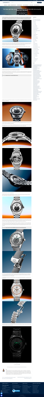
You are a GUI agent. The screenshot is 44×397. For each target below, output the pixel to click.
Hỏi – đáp (34, 33)
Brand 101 (34, 21)
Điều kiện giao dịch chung (36, 385)
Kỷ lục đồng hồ (35, 40)
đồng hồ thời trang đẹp (35, 93)
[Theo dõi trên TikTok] (34, 0)
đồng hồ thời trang (39, 92)
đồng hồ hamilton (35, 79)
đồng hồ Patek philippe (35, 90)
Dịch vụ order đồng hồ (30, 0)
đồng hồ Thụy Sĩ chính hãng (36, 94)
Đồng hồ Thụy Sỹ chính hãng (36, 73)
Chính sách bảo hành (35, 386)
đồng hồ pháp (34, 91)
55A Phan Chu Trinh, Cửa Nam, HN (16, 386)
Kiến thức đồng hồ (35, 38)
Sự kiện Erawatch (35, 44)
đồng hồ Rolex (34, 92)
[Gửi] (31, 2)
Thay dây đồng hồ (35, 48)
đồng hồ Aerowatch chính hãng (36, 74)
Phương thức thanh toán (36, 390)
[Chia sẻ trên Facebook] (14, 364)
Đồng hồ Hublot (35, 71)
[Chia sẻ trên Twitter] (15, 364)
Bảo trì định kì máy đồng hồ (36, 20)
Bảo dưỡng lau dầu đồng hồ (36, 19)
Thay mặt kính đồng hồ (36, 49)
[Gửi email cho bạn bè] (16, 364)
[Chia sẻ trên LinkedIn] (19, 364)
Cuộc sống (34, 24)
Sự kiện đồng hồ (35, 43)
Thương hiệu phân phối (36, 53)
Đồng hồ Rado (38, 72)
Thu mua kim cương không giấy (26, 392)
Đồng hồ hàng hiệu (39, 71)
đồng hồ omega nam (35, 89)
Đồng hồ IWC (34, 72)
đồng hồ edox (37, 77)
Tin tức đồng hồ (35, 54)
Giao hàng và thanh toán (36, 391)
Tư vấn (34, 57)
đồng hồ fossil (34, 78)
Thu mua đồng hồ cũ (35, 52)
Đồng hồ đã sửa (35, 29)
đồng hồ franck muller (39, 78)
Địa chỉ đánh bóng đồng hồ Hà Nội (26, 386)
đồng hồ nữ (39, 88)
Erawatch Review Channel (36, 30)
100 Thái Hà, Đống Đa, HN (15, 385)
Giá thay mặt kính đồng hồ (25, 391)
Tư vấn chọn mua (35, 58)
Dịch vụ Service (35, 25)
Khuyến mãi (34, 35)
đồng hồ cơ (34, 77)
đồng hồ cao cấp (35, 76)
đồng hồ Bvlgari (39, 75)
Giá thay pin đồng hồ (25, 385)
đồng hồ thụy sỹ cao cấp (35, 96)
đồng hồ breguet (35, 75)
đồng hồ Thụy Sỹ (35, 95)
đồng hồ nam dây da (35, 88)
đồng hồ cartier (39, 76)
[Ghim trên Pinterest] (18, 364)
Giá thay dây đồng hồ (25, 390)
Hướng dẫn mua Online (35, 392)
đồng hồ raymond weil (39, 91)
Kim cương (34, 39)
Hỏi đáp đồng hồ (35, 34)
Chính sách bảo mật (35, 387)
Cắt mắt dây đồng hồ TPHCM (26, 387)
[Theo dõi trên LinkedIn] (36, 0)
